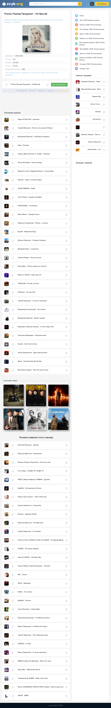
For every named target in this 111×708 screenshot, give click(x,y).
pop (33, 73)
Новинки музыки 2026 (20, 20)
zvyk (15, 4)
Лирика (43, 73)
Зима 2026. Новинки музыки (40, 20)
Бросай (49, 73)
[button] (102, 4)
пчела (18, 73)
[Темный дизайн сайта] (92, 4)
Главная (7, 20)
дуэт (29, 73)
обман (37, 73)
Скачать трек (60, 85)
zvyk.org (51, 705)
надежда (24, 73)
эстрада (12, 73)
